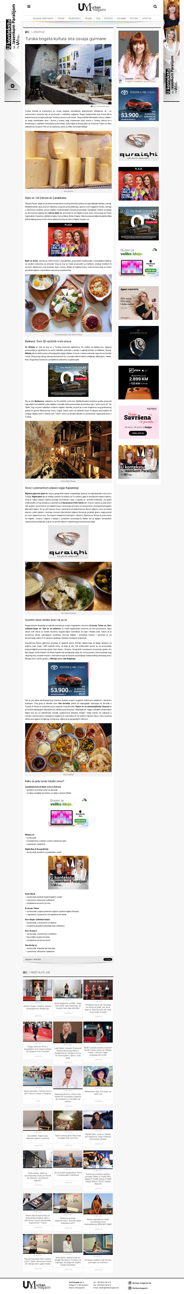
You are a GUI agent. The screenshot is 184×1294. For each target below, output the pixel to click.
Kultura (134, 18)
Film (98, 18)
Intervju (108, 18)
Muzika (88, 18)
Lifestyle (146, 18)
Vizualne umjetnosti (43, 18)
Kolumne (121, 18)
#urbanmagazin (140, 1288)
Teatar (61, 18)
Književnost (75, 18)
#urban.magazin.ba (141, 1283)
